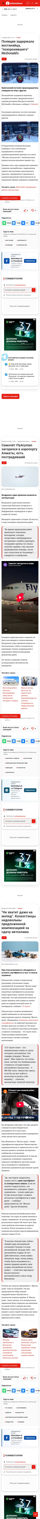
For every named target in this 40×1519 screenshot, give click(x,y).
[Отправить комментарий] (33, 290)
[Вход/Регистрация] (32, 3)
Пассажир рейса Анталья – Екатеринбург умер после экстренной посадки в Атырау (10, 694)
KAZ (36, 3)
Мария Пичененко (23, 441)
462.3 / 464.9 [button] (10, 9)
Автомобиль (21, 1408)
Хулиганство (22, 245)
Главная (4, 15)
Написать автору (31, 59)
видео (34, 441)
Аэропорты (10, 772)
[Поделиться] (35, 1514)
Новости (13, 15)
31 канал (9, 1408)
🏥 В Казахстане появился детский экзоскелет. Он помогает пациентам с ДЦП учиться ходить (21, 376)
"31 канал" (26, 1006)
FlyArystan (21, 768)
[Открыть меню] (4, 3)
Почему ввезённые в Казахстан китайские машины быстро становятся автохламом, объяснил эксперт (10, 1349)
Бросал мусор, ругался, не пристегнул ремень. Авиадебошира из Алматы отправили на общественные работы (29, 698)
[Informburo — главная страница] (14, 3)
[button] (32, 8)
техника (21, 1422)
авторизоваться (20, 285)
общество (9, 1422)
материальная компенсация (17, 1417)
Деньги (8, 1412)
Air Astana (28, 758)
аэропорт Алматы (12, 758)
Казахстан (20, 1412)
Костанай (9, 240)
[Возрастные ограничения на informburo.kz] (28, 3)
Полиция (9, 245)
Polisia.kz (34, 104)
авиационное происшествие (17, 763)
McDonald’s (22, 240)
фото (19, 37)
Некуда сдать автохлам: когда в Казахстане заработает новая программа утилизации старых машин (28, 1347)
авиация (9, 768)
